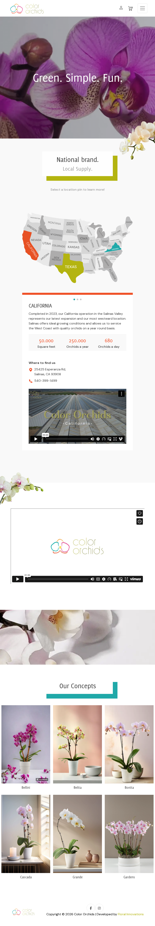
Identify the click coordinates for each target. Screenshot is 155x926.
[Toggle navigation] (142, 8)
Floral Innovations (131, 914)
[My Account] (121, 8)
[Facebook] (91, 908)
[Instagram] (99, 908)
